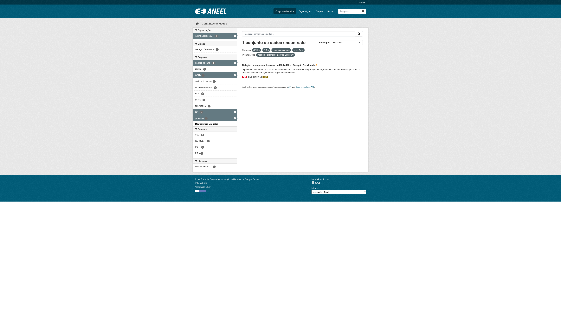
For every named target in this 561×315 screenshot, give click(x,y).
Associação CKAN (203, 186)
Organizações (305, 11)
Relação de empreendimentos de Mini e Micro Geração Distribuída (279, 65)
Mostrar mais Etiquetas (206, 123)
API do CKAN (201, 183)
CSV (265, 77)
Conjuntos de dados (285, 11)
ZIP (250, 77)
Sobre (330, 11)
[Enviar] (363, 11)
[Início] (197, 23)
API (289, 87)
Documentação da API (305, 87)
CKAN (316, 182)
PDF (244, 77)
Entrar (362, 2)
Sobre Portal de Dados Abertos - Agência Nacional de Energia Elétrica (227, 179)
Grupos (319, 11)
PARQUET (257, 77)
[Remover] (259, 50)
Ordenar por (324, 42)
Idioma (314, 188)
